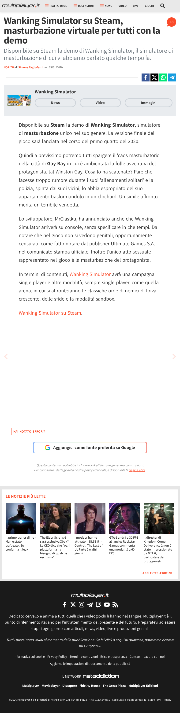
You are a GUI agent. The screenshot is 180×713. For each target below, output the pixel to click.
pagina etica (137, 470)
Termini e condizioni (84, 656)
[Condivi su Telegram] (172, 77)
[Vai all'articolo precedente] (174, 356)
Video (123, 5)
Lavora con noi (154, 656)
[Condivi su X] (154, 77)
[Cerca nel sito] (162, 6)
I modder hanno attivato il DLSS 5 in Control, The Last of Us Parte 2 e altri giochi (88, 545)
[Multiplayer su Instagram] (81, 604)
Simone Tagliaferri (30, 67)
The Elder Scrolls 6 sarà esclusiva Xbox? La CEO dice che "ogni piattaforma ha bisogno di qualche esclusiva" (55, 547)
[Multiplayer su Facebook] (65, 604)
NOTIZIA (9, 67)
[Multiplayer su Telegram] (90, 604)
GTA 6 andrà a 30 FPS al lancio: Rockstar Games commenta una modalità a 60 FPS (124, 545)
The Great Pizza (114, 685)
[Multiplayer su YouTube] (107, 604)
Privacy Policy (57, 656)
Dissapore (69, 685)
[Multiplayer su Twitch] (98, 604)
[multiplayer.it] (90, 594)
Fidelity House (89, 685)
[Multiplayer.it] (21, 6)
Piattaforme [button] (58, 5)
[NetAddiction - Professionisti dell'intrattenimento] (101, 676)
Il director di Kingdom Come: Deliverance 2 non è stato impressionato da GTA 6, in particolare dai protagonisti (158, 549)
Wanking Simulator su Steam (50, 312)
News (55, 102)
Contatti (135, 656)
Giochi (149, 5)
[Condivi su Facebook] (146, 77)
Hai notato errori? (29, 431)
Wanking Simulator (55, 91)
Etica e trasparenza (113, 656)
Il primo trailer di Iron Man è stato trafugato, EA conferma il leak (21, 543)
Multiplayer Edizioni (143, 685)
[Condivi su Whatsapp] (163, 77)
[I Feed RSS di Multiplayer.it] (115, 604)
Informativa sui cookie (29, 656)
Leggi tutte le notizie (157, 573)
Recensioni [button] (86, 5)
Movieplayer (51, 685)
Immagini (148, 102)
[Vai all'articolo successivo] (6, 356)
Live (136, 5)
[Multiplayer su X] (73, 604)
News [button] (108, 5)
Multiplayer (30, 685)
